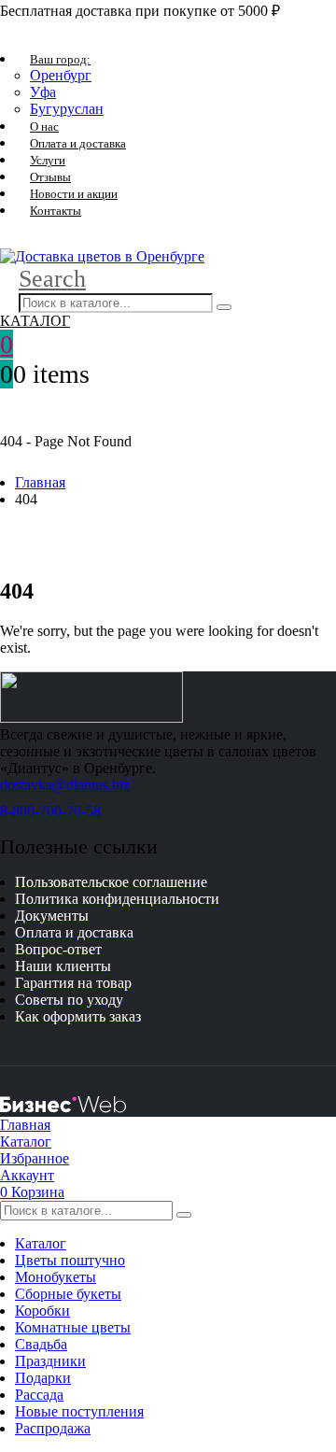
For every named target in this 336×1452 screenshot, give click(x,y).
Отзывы (50, 177)
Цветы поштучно (70, 1260)
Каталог (40, 1243)
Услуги (47, 160)
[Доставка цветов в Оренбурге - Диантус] (102, 256)
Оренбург (60, 75)
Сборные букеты (68, 1294)
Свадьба (41, 1344)
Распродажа (53, 1428)
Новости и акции (74, 194)
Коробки (42, 1310)
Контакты (55, 211)
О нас (44, 127)
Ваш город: (60, 59)
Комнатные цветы (73, 1327)
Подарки (43, 1378)
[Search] (224, 307)
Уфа (43, 92)
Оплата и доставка (78, 143)
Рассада (39, 1395)
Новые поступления (79, 1411)
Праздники (50, 1361)
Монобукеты (55, 1277)
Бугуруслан (67, 109)
